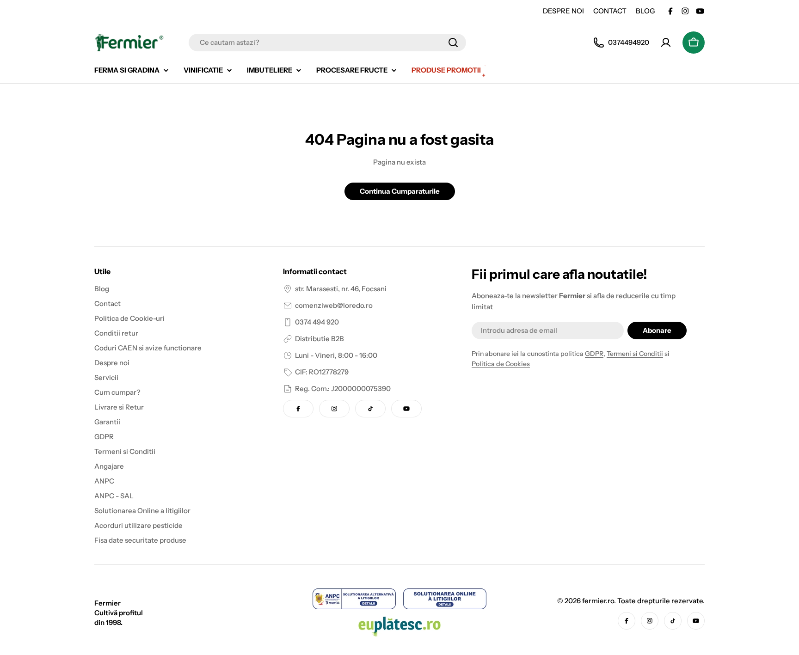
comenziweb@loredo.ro (334, 305)
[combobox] (327, 42)
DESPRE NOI (563, 10)
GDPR (594, 353)
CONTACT (610, 10)
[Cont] (665, 42)
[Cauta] (453, 42)
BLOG (645, 10)
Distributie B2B (319, 338)
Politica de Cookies (501, 364)
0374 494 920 (317, 322)
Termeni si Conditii (635, 353)
